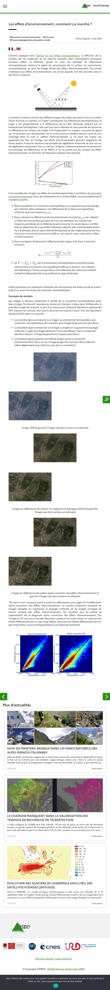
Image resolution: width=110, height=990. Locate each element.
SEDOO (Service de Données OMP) (66, 968)
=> (14, 49)
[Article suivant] (106, 696)
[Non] (106, 982)
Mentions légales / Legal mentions (53, 958)
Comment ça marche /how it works (25, 37)
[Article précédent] (3, 696)
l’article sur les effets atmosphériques (57, 55)
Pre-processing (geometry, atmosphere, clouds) (30, 40)
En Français (49, 37)
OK (55, 986)
